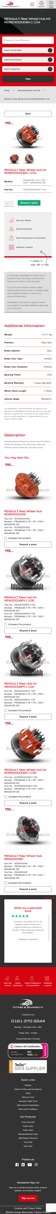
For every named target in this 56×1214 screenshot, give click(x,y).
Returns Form (28, 1097)
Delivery (28, 1085)
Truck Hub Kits (28, 1122)
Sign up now (28, 1198)
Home (6, 90)
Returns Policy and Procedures (28, 1089)
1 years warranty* (42, 382)
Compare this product (19, 538)
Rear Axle (46, 342)
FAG (49, 374)
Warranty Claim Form (28, 1101)
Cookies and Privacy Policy (28, 1208)
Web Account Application (28, 1105)
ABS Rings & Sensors (28, 1138)
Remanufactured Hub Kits (29, 90)
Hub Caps (28, 1146)
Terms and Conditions (28, 1109)
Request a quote (29, 202)
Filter (28, 79)
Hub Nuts (28, 1142)
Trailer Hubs (28, 1130)
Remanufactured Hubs (28, 1134)
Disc (49, 350)
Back (28, 113)
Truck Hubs (28, 1126)
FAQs (28, 1093)
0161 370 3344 (28, 1021)
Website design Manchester (19, 1212)
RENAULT (46, 398)
